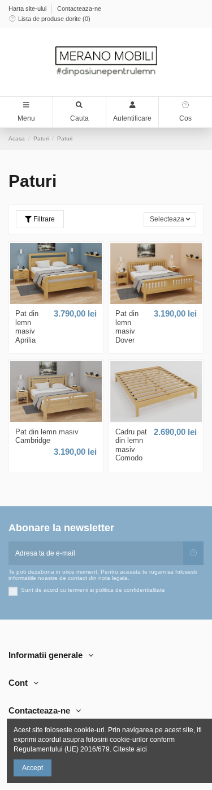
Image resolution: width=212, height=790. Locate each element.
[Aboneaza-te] (193, 553)
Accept (32, 768)
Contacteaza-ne (79, 8)
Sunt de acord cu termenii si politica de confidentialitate (93, 590)
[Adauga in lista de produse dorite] (53, 301)
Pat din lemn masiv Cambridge (47, 436)
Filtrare (43, 219)
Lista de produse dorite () (53, 18)
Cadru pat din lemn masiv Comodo (131, 445)
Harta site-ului (28, 8)
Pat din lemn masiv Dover (127, 326)
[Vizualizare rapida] (59, 301)
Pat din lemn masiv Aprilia (26, 326)
